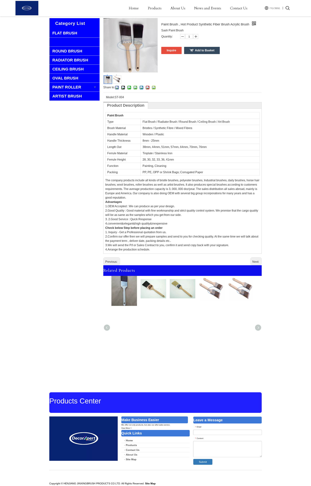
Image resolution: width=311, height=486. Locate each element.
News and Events (207, 8)
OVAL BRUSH (65, 78)
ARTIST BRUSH (67, 96)
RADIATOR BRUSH (70, 60)
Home (134, 8)
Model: (110, 97)
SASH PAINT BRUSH (71, 42)
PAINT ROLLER (66, 87)
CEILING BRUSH (68, 69)
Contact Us (238, 8)
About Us (177, 8)
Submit (203, 461)
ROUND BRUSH (67, 51)
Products (154, 8)
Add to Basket (204, 50)
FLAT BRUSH (64, 33)
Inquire (171, 50)
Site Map (131, 459)
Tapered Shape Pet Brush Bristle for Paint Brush (124, 332)
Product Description (125, 105)
